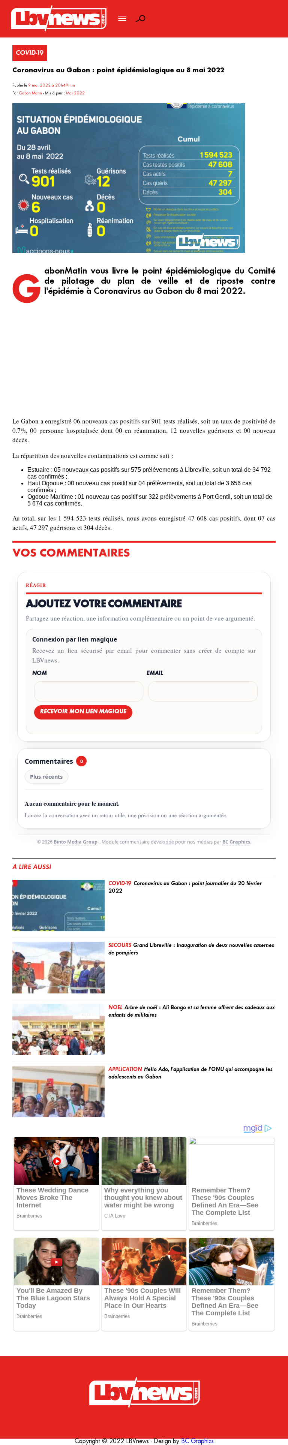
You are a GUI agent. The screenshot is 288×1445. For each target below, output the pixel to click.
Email (155, 673)
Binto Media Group (76, 842)
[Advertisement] (144, 357)
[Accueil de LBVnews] (58, 30)
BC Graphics (236, 842)
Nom (39, 673)
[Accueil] (144, 1393)
